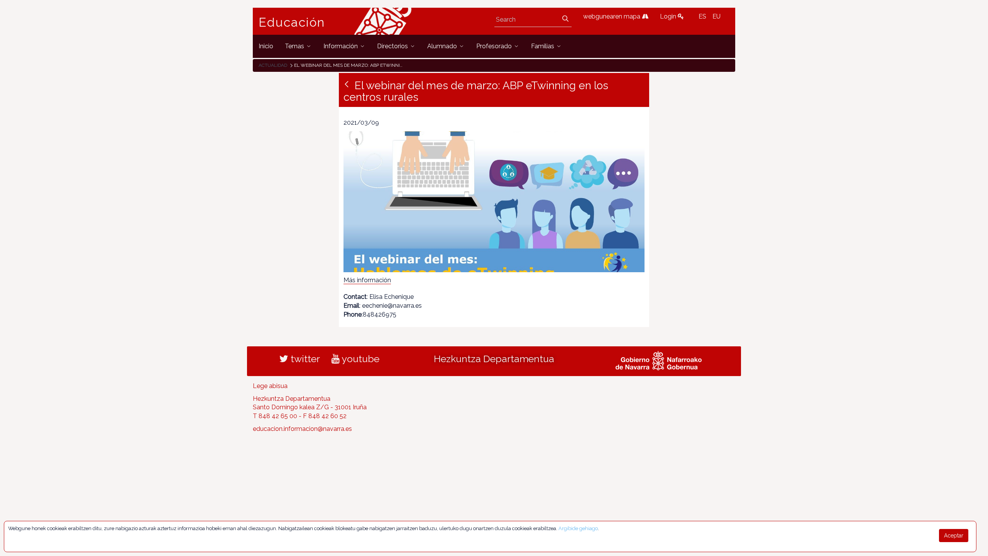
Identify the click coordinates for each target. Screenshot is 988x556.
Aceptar (953, 535)
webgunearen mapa (612, 16)
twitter (304, 358)
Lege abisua (270, 386)
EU (716, 16)
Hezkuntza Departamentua (494, 358)
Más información (367, 280)
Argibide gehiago (578, 528)
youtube (359, 358)
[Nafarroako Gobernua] (659, 359)
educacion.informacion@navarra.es (302, 428)
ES (702, 16)
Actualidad (273, 65)
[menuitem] (266, 46)
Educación (292, 22)
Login (669, 16)
